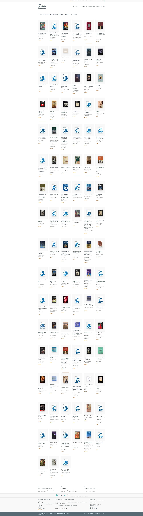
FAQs (84, 513)
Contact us (92, 499)
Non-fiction (40, 502)
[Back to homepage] (42, 6)
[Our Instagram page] (92, 508)
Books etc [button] (75, 6)
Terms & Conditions (89, 513)
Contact (96, 1)
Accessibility (103, 513)
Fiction (39, 501)
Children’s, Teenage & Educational (45, 504)
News (82, 1)
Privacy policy (97, 513)
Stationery (40, 507)
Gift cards (73, 1)
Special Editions (83, 6)
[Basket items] (104, 6)
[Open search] (101, 6)
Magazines (40, 505)
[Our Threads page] (94, 508)
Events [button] (97, 6)
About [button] (91, 1)
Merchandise (92, 6)
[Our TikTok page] (96, 508)
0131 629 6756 (92, 502)
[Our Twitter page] (90, 508)
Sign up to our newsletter (61, 508)
